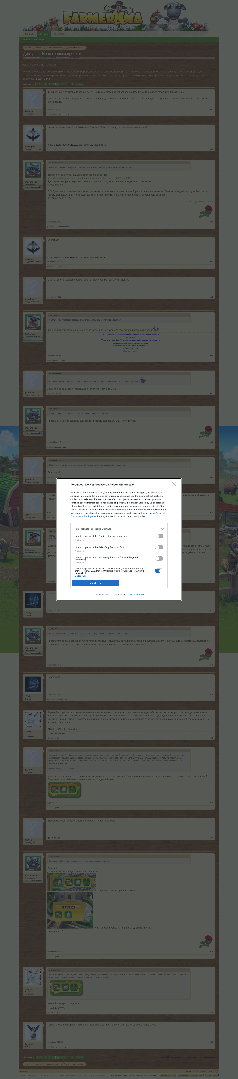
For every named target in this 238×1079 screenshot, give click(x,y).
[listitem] (119, 529)
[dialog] (119, 540)
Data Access (119, 594)
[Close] (175, 485)
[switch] (159, 536)
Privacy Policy (137, 594)
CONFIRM (96, 583)
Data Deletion (101, 594)
